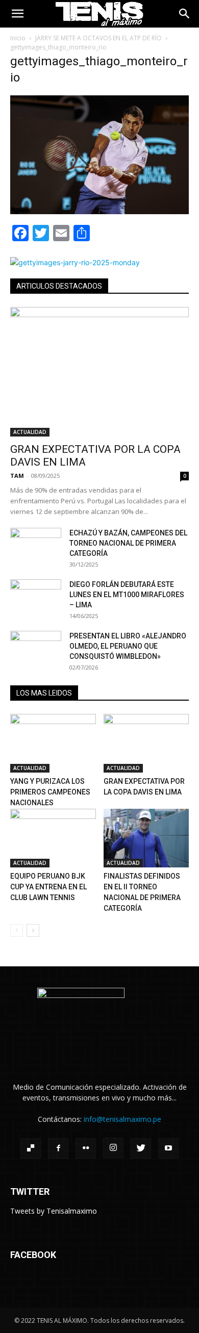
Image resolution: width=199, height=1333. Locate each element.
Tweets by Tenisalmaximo (53, 1211)
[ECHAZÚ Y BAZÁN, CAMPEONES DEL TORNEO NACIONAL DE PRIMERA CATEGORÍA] (35, 545)
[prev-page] (16, 930)
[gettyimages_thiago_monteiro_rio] (99, 211)
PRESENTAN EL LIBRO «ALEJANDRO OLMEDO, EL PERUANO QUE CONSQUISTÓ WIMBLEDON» (127, 646)
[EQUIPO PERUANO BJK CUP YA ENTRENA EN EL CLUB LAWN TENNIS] (53, 838)
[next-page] (33, 930)
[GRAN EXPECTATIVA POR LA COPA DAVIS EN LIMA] (99, 372)
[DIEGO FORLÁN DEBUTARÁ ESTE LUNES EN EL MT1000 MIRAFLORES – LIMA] (35, 597)
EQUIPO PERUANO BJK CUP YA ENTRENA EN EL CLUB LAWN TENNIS (48, 887)
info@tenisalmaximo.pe (122, 1119)
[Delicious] (30, 1148)
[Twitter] (141, 1148)
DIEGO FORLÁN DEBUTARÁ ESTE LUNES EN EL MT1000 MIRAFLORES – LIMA (126, 594)
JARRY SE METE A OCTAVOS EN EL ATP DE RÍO (98, 38)
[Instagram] (113, 1148)
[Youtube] (168, 1148)
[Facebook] (58, 1148)
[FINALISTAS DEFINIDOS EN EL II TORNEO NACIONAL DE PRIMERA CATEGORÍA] (146, 838)
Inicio (18, 38)
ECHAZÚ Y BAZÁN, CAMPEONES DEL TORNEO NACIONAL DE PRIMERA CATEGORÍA (128, 543)
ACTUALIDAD (29, 431)
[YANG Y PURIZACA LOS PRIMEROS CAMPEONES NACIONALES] (53, 743)
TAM (17, 475)
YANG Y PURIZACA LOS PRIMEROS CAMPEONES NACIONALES (50, 792)
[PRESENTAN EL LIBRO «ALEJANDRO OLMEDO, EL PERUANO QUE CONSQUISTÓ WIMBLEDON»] (35, 649)
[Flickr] (86, 1148)
